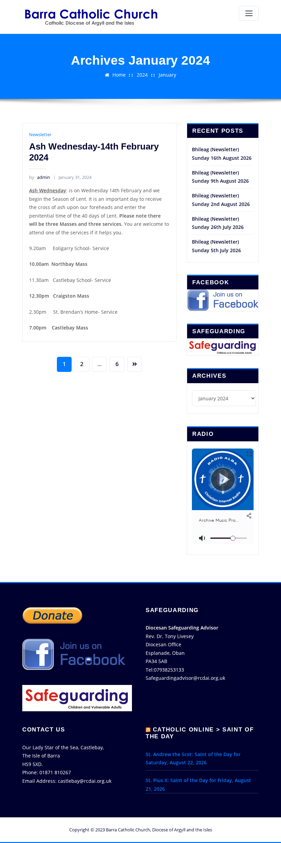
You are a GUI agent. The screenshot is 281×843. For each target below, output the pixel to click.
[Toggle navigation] (249, 13)
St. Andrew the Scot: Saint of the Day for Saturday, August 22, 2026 (193, 758)
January (167, 75)
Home (119, 75)
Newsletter (40, 134)
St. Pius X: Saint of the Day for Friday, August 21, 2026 (198, 784)
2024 (142, 75)
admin (39, 177)
